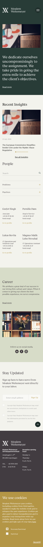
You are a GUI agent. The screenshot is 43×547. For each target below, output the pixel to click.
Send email (6, 218)
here (34, 521)
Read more (7, 303)
